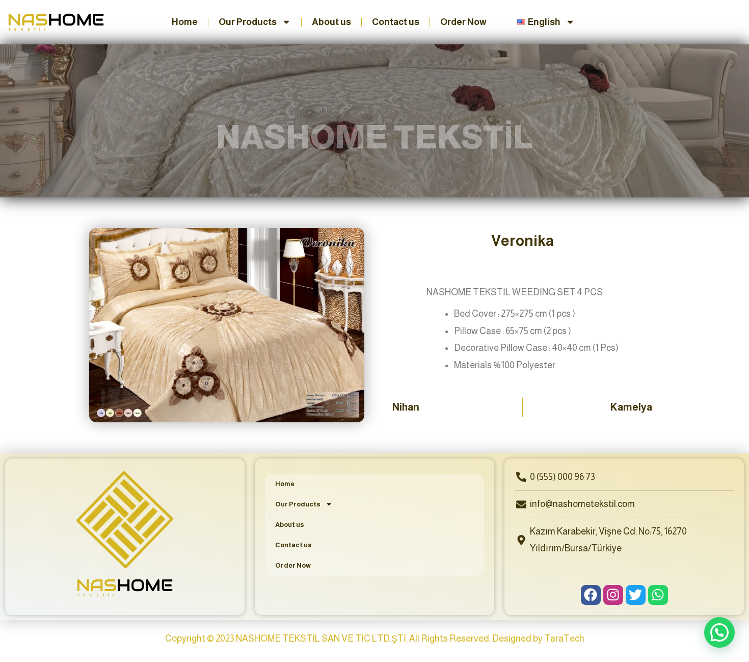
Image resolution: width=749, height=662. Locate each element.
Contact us (395, 22)
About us (331, 22)
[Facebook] (591, 595)
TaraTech (564, 638)
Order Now (463, 22)
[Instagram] (613, 595)
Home (185, 22)
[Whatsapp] (658, 595)
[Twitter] (636, 595)
